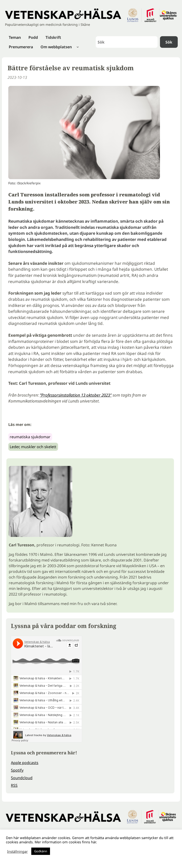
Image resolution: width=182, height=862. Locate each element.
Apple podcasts (24, 762)
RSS (14, 785)
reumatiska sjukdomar (30, 436)
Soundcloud (21, 777)
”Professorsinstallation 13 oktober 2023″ (76, 395)
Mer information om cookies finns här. (66, 842)
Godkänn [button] (40, 851)
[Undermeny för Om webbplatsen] (78, 47)
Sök (168, 42)
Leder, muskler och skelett (33, 446)
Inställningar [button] (17, 851)
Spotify (17, 770)
